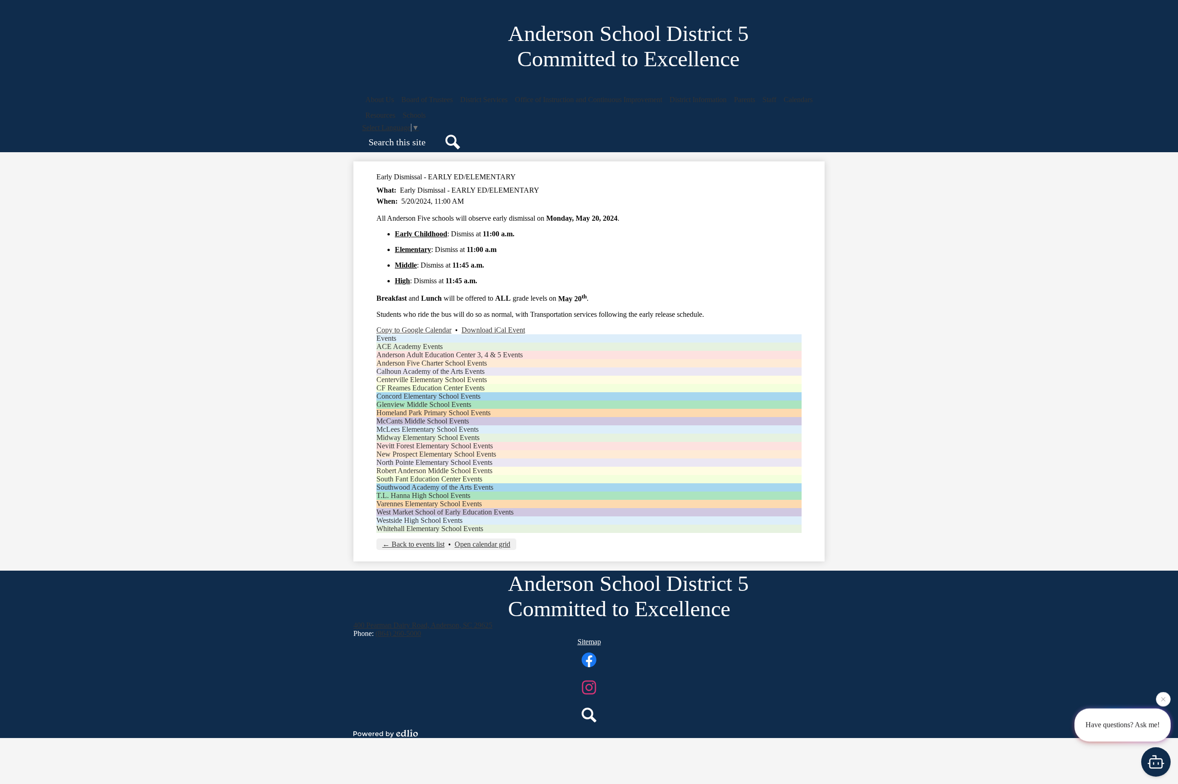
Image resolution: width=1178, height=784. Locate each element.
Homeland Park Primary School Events (433, 413)
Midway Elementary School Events (427, 437)
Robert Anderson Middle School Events (434, 471)
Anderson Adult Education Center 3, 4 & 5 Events (449, 355)
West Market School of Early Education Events (445, 512)
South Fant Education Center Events (429, 479)
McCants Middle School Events (422, 421)
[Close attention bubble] (1163, 697)
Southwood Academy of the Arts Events (434, 487)
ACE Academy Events (409, 346)
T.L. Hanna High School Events (423, 495)
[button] (380, 100)
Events (386, 338)
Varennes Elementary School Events (429, 504)
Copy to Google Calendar (413, 330)
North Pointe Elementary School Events (434, 462)
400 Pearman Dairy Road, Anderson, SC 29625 (422, 625)
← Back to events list (413, 544)
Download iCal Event (493, 330)
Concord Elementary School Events (428, 396)
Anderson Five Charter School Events (431, 363)
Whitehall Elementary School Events (429, 528)
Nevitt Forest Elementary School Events (434, 446)
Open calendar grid (482, 544)
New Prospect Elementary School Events (436, 454)
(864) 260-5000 (398, 633)
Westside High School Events (419, 520)
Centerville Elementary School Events (431, 379)
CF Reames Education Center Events (430, 388)
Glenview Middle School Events (423, 404)
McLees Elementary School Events (427, 429)
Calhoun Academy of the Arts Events (430, 371)
